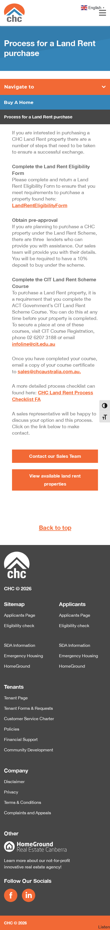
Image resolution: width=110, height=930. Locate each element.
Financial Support (21, 739)
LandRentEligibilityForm (39, 205)
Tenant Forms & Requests (28, 708)
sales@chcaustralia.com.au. (49, 371)
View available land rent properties (55, 480)
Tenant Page (16, 697)
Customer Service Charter (29, 718)
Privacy (11, 791)
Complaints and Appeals (27, 812)
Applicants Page (19, 615)
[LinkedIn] (29, 895)
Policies (11, 729)
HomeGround (17, 666)
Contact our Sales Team (55, 456)
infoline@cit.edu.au (33, 344)
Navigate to (19, 87)
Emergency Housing (23, 655)
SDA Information (19, 645)
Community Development (28, 749)
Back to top (55, 527)
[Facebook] (11, 895)
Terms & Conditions (22, 802)
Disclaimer (14, 781)
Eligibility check (19, 625)
